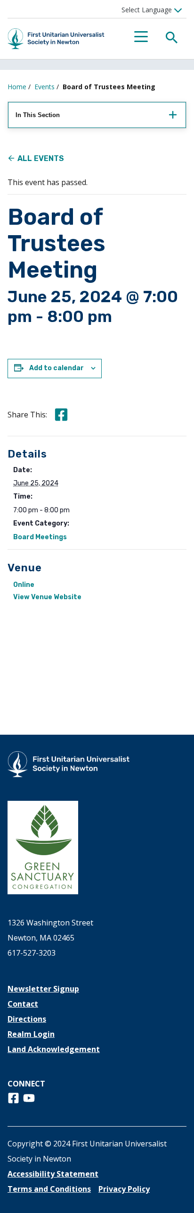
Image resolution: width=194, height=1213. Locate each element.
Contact (23, 1004)
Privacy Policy (124, 1189)
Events (44, 86)
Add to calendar (56, 368)
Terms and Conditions (49, 1189)
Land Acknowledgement (54, 1049)
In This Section (38, 115)
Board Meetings (40, 537)
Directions (27, 1019)
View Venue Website (47, 597)
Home (17, 86)
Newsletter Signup (43, 989)
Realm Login (31, 1034)
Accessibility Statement (53, 1174)
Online (23, 585)
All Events (40, 158)
